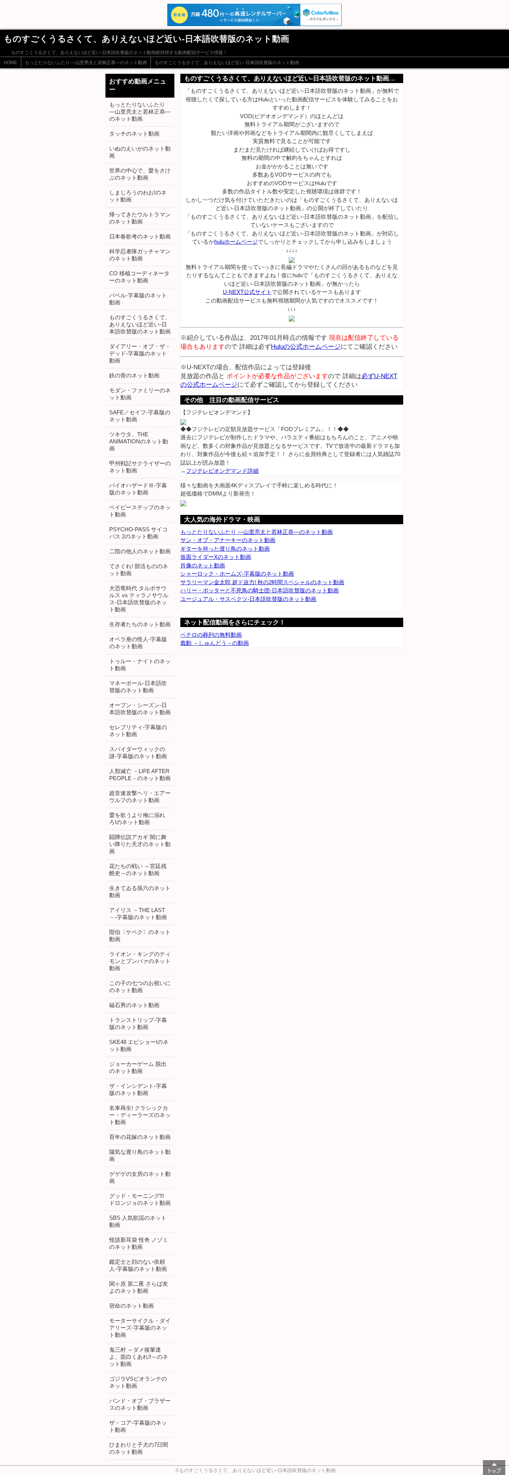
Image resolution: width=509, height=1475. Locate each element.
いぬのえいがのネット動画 (140, 152)
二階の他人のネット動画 (140, 551)
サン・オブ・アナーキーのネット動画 (227, 540)
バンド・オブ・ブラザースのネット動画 (140, 1404)
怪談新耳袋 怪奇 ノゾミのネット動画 (138, 1243)
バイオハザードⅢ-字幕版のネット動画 (138, 489)
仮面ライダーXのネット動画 (215, 557)
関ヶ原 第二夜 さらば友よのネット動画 (138, 1287)
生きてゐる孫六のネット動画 (140, 891)
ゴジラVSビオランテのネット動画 (138, 1382)
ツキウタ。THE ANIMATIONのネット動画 (138, 441)
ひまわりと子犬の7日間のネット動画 (138, 1448)
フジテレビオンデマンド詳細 (222, 471)
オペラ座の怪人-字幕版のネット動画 (138, 642)
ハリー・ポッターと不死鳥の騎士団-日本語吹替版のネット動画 (259, 590)
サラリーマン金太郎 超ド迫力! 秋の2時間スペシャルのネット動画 (262, 582)
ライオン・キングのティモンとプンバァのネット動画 (140, 961)
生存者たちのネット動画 (140, 624)
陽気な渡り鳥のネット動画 (140, 1155)
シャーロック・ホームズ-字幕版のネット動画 (237, 573)
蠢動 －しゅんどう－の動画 (214, 643)
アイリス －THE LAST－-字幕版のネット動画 (138, 913)
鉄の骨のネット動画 (134, 375)
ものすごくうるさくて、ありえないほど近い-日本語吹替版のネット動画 (227, 62)
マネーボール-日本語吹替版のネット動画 (138, 686)
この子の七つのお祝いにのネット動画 (140, 986)
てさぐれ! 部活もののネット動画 (138, 569)
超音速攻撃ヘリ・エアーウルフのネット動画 (140, 796)
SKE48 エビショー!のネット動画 (138, 1045)
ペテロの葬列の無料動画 (211, 635)
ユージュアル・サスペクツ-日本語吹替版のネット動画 (248, 599)
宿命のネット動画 (131, 1306)
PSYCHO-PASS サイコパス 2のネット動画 (138, 532)
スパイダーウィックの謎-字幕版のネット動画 (138, 752)
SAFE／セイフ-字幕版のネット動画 (139, 415)
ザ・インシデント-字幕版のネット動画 (138, 1089)
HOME (10, 62)
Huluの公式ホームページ (306, 346)
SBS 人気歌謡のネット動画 (138, 1221)
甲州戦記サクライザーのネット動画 (140, 467)
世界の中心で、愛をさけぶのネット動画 (140, 174)
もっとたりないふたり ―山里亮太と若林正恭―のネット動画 (86, 62)
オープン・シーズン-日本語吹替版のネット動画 (140, 708)
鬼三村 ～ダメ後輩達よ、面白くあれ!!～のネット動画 (138, 1356)
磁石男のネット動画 (134, 1005)
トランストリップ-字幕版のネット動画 (138, 1023)
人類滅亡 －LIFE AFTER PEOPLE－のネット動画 (140, 774)
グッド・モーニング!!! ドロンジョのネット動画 (140, 1199)
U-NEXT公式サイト (247, 292)
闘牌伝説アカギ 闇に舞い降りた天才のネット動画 (140, 844)
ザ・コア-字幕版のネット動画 (138, 1426)
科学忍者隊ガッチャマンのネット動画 (140, 255)
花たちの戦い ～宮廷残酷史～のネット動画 (138, 869)
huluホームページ (236, 241)
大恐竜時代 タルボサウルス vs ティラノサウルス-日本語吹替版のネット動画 (138, 599)
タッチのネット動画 (134, 133)
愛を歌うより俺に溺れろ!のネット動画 (137, 818)
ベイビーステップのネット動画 (140, 510)
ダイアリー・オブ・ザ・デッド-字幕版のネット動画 (140, 353)
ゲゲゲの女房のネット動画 (140, 1177)
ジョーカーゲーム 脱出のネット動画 (138, 1067)
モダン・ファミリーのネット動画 (140, 394)
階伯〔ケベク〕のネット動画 (140, 935)
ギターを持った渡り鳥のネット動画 (225, 548)
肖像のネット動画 (202, 565)
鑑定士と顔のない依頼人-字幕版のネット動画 (138, 1265)
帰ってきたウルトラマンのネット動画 (140, 218)
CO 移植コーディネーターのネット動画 (139, 277)
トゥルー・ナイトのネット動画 (140, 664)
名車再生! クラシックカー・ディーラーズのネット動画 (140, 1115)
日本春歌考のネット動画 (140, 236)
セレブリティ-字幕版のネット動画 (138, 730)
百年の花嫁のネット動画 (140, 1137)
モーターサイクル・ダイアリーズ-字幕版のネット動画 (140, 1327)
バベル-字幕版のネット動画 (138, 299)
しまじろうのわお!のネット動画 (138, 196)
